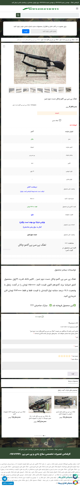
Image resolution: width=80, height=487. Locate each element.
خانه (77, 40)
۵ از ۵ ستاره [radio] (59, 356)
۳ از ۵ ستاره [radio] (64, 356)
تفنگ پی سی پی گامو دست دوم (49, 40)
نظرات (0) (38, 317)
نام (76, 337)
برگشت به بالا (38, 443)
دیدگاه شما (74, 359)
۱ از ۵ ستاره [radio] (69, 356)
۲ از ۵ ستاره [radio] (67, 356)
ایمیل (76, 346)
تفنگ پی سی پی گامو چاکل (32, 245)
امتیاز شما (74, 356)
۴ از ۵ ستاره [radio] (62, 356)
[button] (4, 46)
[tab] (40, 316)
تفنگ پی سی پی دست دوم (67, 40)
